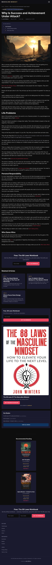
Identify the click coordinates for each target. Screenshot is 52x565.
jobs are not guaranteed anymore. (19, 158)
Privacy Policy (4, 549)
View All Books (26, 424)
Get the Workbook (33, 263)
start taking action (33, 228)
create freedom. (37, 225)
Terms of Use (4, 552)
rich (12, 239)
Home (3, 6)
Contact (3, 543)
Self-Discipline (9, 418)
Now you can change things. (9, 85)
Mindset (6, 6)
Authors (3, 530)
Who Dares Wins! (45, 244)
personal (10, 76)
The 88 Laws (4, 526)
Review (3, 541)
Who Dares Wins (10, 30)
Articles (3, 528)
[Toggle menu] (49, 2)
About (3, 533)
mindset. (17, 118)
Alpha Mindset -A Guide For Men (13, 421)
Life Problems (8, 26)
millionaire (37, 196)
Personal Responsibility (12, 28)
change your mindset (23, 168)
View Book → (26, 468)
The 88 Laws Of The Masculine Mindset (14, 416)
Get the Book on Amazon (11, 402)
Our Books (4, 539)
